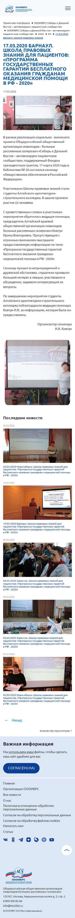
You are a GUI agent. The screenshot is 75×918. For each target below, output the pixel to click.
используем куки (21, 752)
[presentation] (33, 401)
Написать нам (13, 825)
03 (49, 34)
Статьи (8, 831)
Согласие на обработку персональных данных (37, 815)
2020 (41, 34)
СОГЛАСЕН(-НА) (21, 768)
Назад (17, 720)
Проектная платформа (16, 23)
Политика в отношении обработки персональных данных (28, 807)
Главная (9, 783)
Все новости (12, 794)
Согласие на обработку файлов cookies (31, 820)
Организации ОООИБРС (21, 788)
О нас (7, 800)
